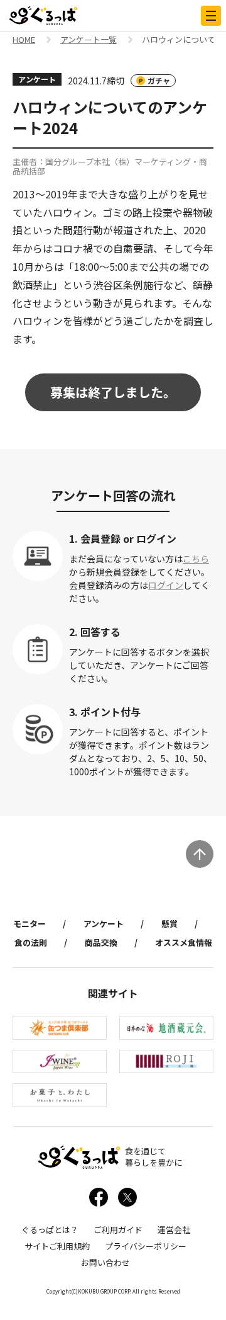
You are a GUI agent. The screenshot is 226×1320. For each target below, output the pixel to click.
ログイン (165, 585)
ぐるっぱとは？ (49, 1230)
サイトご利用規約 (57, 1246)
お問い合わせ (105, 1262)
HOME (24, 40)
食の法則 (30, 942)
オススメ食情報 (183, 942)
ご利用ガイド (118, 1230)
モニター (29, 924)
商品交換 (101, 942)
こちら (196, 558)
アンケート (103, 924)
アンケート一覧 (88, 40)
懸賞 (169, 924)
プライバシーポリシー (145, 1246)
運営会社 (174, 1230)
